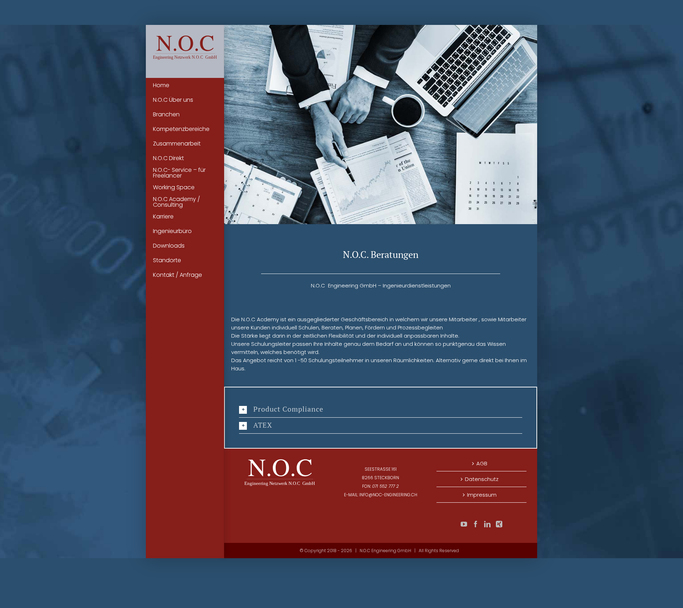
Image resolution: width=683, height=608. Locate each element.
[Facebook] (475, 524)
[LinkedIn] (487, 524)
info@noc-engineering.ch (388, 495)
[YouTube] (464, 524)
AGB (481, 463)
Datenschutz (481, 479)
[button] (380, 409)
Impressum (482, 494)
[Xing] (499, 524)
